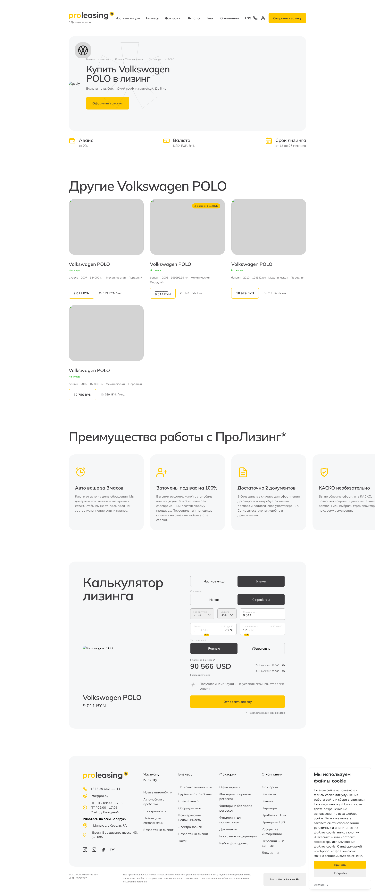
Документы (228, 829)
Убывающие (261, 648)
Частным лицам (128, 18)
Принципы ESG (273, 822)
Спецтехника (188, 801)
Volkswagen (155, 59)
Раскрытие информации (238, 836)
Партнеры (269, 808)
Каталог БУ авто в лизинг (129, 59)
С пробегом (261, 600)
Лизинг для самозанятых (153, 820)
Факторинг (173, 18)
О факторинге (230, 787)
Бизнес (261, 581)
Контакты (269, 794)
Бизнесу (152, 18)
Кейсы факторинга (233, 843)
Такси (182, 841)
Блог (210, 18)
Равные (214, 648)
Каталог (194, 18)
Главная (90, 59)
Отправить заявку (287, 18)
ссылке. (357, 856)
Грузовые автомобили (195, 794)
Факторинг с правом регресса (235, 796)
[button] (300, 492)
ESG (248, 18)
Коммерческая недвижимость (189, 817)
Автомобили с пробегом (153, 801)
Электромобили (155, 811)
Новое (214, 600)
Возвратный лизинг (158, 830)
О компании (229, 18)
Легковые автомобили (195, 787)
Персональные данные (273, 843)
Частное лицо (214, 581)
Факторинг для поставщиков (230, 819)
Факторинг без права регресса (235, 808)
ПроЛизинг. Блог (274, 815)
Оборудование (189, 808)
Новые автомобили (157, 792)
